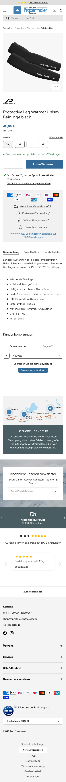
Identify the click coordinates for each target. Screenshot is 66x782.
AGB (33, 755)
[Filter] (6, 356)
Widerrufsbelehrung (33, 766)
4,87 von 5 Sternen (38, 2)
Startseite (7, 28)
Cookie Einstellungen (33, 744)
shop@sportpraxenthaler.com (20, 618)
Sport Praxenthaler (18, 731)
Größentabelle (56, 137)
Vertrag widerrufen (33, 749)
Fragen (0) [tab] (48, 346)
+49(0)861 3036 (12, 624)
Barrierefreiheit (33, 771)
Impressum (33, 776)
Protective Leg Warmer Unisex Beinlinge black (34, 28)
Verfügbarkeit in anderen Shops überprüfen (28, 183)
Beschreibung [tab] (11, 252)
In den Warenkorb (44, 164)
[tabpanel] (33, 289)
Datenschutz (33, 760)
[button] (61, 10)
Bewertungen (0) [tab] (18, 346)
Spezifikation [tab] (31, 252)
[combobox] (33, 18)
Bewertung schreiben (33, 370)
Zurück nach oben (33, 591)
